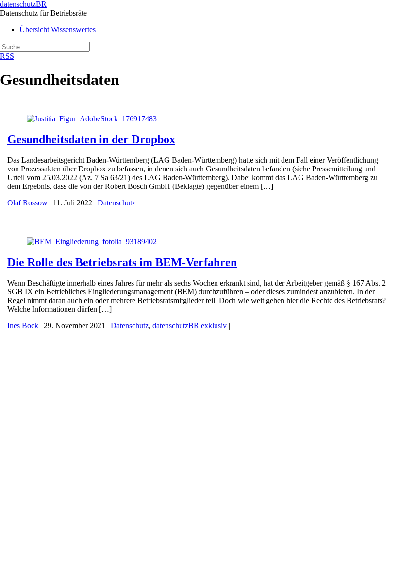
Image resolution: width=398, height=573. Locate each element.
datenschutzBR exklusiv (189, 325)
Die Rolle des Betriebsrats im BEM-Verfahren (122, 262)
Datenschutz (116, 203)
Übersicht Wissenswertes (57, 29)
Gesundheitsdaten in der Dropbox (91, 139)
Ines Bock (22, 325)
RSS (7, 56)
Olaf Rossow (27, 203)
